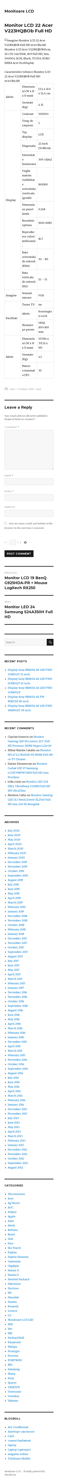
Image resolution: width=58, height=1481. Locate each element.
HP (9, 1292)
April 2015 (14, 1046)
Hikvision (14, 1283)
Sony (11, 1378)
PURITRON (15, 1360)
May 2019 (13, 893)
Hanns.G (13, 1274)
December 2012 (17, 1149)
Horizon (13, 1288)
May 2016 (13, 1019)
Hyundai (13, 1297)
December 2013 (17, 1109)
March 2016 (15, 1028)
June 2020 (14, 835)
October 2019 (16, 871)
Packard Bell (16, 1337)
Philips (12, 1346)
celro (12, 389)
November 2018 (17, 920)
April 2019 (14, 898)
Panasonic (14, 1342)
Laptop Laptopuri (19, 1449)
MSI (10, 1324)
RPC (10, 1364)
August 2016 (15, 1010)
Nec (10, 1328)
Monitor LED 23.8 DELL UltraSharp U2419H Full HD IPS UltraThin (29, 786)
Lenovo (12, 1310)
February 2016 (16, 1032)
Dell (10, 1239)
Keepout (13, 1306)
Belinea (13, 1230)
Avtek (11, 1225)
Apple (11, 1216)
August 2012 (15, 1167)
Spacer (12, 1382)
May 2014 (13, 1086)
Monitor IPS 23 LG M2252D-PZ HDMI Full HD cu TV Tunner (30, 755)
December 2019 (17, 862)
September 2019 (18, 875)
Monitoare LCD (19, 11)
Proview (13, 1355)
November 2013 (17, 1113)
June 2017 (13, 965)
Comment (12, 427)
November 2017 (17, 942)
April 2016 (14, 1023)
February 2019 (16, 907)
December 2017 (17, 938)
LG (9, 1315)
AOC (10, 1207)
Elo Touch (14, 1247)
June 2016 (14, 1014)
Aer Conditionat (18, 1427)
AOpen (12, 1212)
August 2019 (15, 880)
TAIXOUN (14, 1387)
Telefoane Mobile (19, 1458)
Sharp (11, 1373)
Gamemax (14, 1261)
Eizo (10, 1243)
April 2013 (14, 1131)
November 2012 (17, 1154)
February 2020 (17, 853)
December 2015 (17, 1041)
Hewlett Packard (18, 1279)
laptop (12, 1445)
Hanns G (13, 1270)
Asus (11, 1221)
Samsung (14, 1369)
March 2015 (15, 1050)
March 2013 (15, 1136)
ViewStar (13, 1396)
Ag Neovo (14, 1203)
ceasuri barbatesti (19, 1440)
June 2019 (14, 889)
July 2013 (13, 1118)
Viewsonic (14, 1391)
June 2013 (14, 1122)
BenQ (11, 1234)
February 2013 (16, 1140)
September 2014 (18, 1068)
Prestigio (14, 1351)
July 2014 (13, 1077)
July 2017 (13, 960)
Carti (11, 1436)
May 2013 (13, 1127)
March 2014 (15, 1095)
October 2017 (16, 947)
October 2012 (16, 1158)
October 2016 (16, 1001)
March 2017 (15, 978)
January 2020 (16, 857)
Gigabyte (13, 1265)
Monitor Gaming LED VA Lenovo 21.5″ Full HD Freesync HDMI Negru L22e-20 (29, 741)
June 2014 (14, 1082)
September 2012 (18, 1163)
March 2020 (15, 848)
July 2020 (14, 830)
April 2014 (14, 1091)
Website (10, 507)
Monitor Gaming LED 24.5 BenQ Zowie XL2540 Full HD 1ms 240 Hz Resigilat (30, 800)
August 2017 (15, 956)
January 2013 (16, 1145)
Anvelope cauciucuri (21, 1431)
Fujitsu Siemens (18, 1256)
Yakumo (13, 1400)
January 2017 (16, 987)
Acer (38, 389)
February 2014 (16, 1100)
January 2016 (16, 1037)
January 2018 (16, 934)
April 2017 (14, 974)
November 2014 (17, 1059)
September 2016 (18, 1005)
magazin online (18, 1454)
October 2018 (16, 925)
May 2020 (14, 839)
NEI (10, 1333)
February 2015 (16, 1055)
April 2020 (15, 844)
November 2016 (17, 996)
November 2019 (17, 866)
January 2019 (16, 911)
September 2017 (18, 951)
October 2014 (16, 1064)
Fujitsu (12, 1252)
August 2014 (15, 1073)
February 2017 (16, 983)
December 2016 (17, 992)
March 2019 (15, 902)
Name (9, 475)
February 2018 (17, 929)
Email (9, 491)
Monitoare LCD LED (20, 1319)
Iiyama (12, 1301)
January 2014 (16, 1104)
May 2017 (13, 969)
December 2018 (17, 916)
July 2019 (13, 884)
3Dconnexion (16, 1194)
